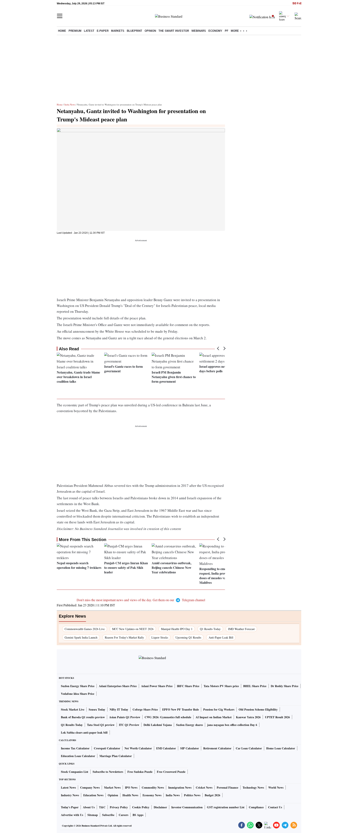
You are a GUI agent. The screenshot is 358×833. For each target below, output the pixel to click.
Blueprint (134, 30)
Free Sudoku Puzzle (139, 771)
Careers (123, 815)
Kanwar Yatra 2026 (248, 717)
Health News (130, 795)
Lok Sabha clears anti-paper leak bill (84, 732)
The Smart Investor (173, 30)
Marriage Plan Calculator (115, 756)
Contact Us (275, 807)
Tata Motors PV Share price (221, 686)
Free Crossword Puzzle (171, 771)
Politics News (192, 795)
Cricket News (204, 787)
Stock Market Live (72, 709)
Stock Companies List (74, 771)
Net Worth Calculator (138, 748)
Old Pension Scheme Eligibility (258, 709)
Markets (117, 30)
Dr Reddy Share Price (284, 686)
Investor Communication (187, 807)
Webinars (198, 30)
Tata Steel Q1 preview (101, 725)
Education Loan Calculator (78, 756)
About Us (89, 807)
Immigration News (179, 787)
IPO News (131, 787)
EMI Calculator (166, 748)
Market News (112, 787)
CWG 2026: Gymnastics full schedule (168, 717)
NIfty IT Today (119, 709)
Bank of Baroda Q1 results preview (83, 717)
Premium (75, 30)
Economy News (152, 795)
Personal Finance (227, 787)
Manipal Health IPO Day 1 (176, 629)
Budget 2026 (212, 795)
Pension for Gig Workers (218, 709)
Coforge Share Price (145, 709)
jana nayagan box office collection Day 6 (232, 725)
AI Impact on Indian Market (214, 717)
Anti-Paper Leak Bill (221, 637)
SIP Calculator (189, 748)
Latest (89, 30)
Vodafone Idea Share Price (77, 693)
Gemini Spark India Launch (81, 637)
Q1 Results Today (210, 629)
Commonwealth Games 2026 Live (85, 629)
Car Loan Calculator (249, 748)
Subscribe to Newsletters (108, 771)
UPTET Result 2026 (277, 717)
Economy (215, 30)
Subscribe (108, 815)
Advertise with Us (72, 815)
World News (275, 787)
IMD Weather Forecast (241, 629)
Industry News (70, 795)
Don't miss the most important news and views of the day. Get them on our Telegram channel (141, 600)
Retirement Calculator (217, 748)
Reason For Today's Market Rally (124, 637)
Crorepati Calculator (107, 748)
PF (226, 30)
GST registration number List (225, 807)
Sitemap (92, 815)
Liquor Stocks (159, 637)
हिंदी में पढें (297, 4)
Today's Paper (70, 807)
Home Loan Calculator (280, 748)
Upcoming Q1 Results (188, 637)
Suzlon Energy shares (189, 725)
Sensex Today (97, 709)
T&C (102, 807)
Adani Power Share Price (157, 686)
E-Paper (103, 30)
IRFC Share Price (188, 686)
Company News (90, 787)
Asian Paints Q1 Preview (124, 717)
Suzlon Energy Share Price (77, 686)
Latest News (68, 787)
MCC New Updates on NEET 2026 (133, 629)
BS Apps (138, 815)
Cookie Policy (140, 807)
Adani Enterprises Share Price (118, 686)
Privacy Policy (119, 807)
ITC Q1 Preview (129, 725)
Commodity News (153, 787)
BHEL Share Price (254, 686)
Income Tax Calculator (75, 748)
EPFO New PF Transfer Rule (180, 709)
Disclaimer (160, 807)
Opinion (150, 30)
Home (62, 30)
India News (69, 104)
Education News (93, 795)
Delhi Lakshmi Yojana (158, 725)
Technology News (253, 787)
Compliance (256, 807)
